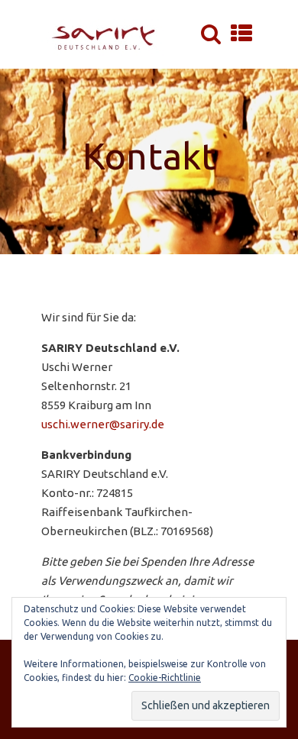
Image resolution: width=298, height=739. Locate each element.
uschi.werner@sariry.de (102, 424)
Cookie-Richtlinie (164, 678)
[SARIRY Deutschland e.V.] (107, 34)
